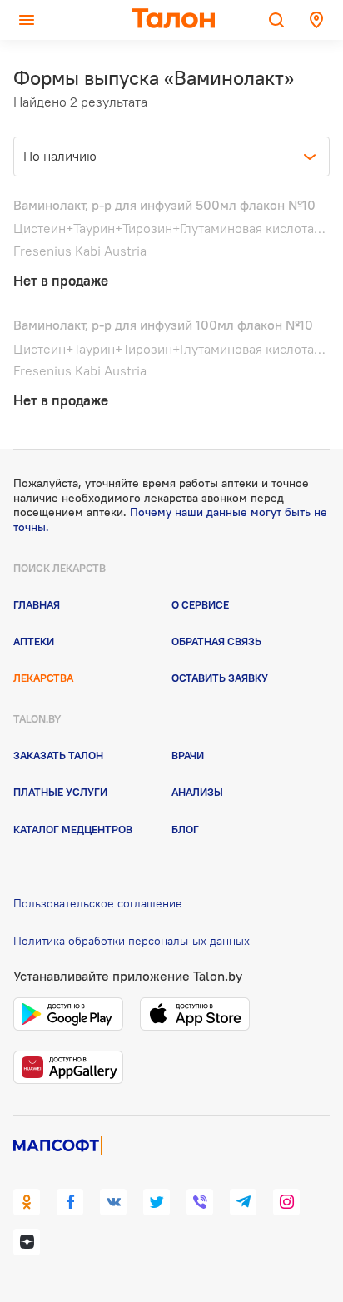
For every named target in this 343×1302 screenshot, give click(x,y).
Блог (185, 829)
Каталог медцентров (72, 829)
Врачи (188, 755)
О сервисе (200, 604)
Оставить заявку (220, 677)
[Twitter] (156, 1202)
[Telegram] (243, 1202)
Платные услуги (60, 791)
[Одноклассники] (27, 1202)
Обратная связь (216, 641)
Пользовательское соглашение (97, 903)
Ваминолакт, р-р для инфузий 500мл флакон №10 (164, 204)
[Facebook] (70, 1202)
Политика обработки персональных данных (131, 940)
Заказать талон (58, 755)
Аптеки (33, 641)
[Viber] (200, 1202)
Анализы (197, 791)
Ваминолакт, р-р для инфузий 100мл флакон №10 (163, 324)
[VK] (113, 1202)
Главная (36, 604)
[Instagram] (286, 1202)
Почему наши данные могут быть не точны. (170, 519)
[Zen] (27, 1242)
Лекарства (43, 677)
